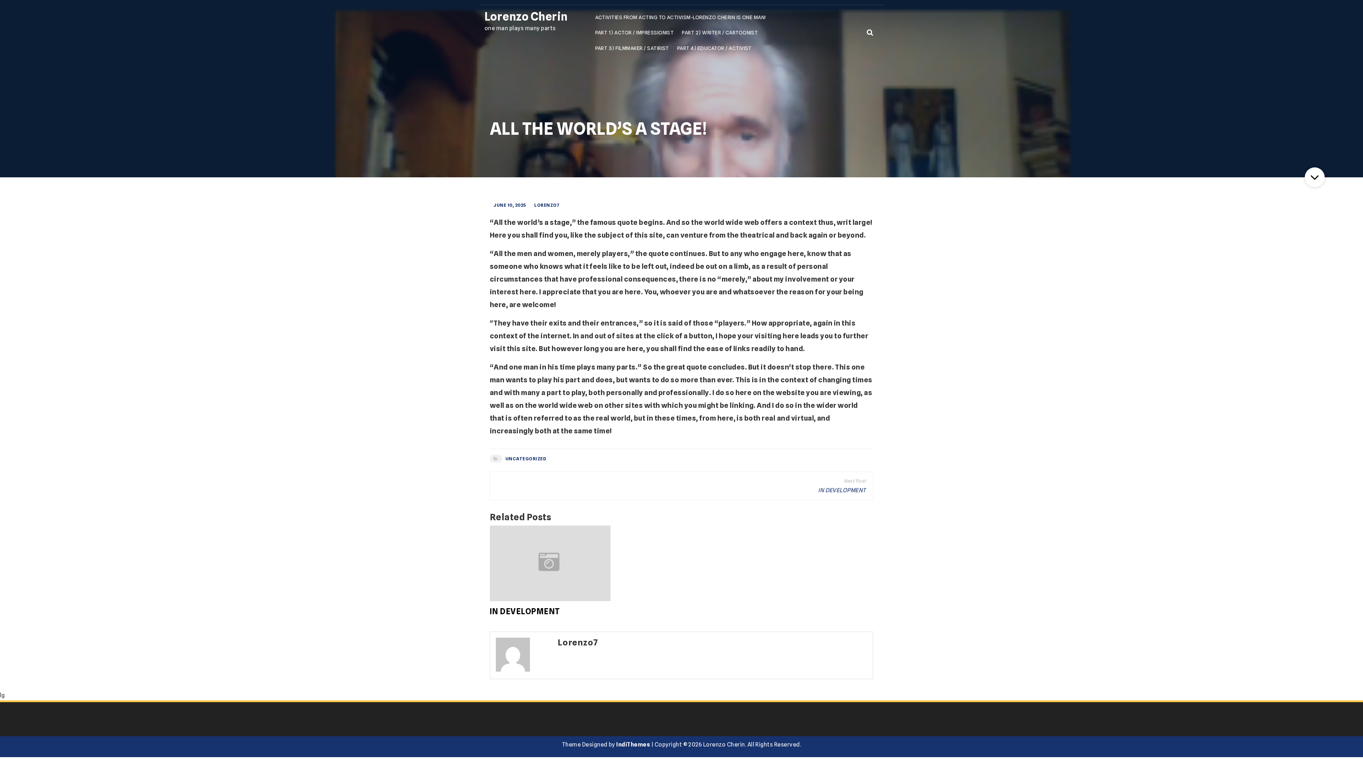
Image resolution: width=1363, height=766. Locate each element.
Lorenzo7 (546, 205)
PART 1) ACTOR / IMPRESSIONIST (634, 32)
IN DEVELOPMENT (842, 490)
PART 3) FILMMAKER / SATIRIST (632, 48)
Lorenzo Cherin (526, 16)
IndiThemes (633, 744)
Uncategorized (525, 458)
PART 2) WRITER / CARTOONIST (720, 32)
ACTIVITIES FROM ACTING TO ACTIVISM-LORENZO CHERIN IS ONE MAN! (680, 17)
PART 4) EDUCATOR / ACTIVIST (714, 48)
